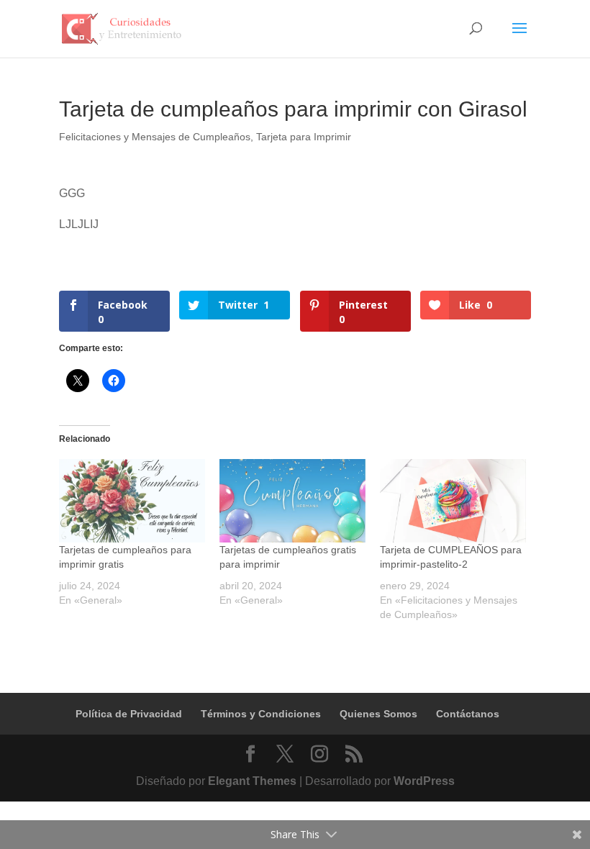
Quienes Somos (378, 713)
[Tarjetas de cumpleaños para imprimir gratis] (132, 500)
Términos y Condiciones (261, 713)
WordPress (424, 781)
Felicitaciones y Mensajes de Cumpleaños (154, 136)
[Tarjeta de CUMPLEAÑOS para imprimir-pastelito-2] (453, 500)
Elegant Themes (252, 781)
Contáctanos (467, 713)
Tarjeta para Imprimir (303, 136)
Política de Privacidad (129, 713)
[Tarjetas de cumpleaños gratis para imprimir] (292, 500)
